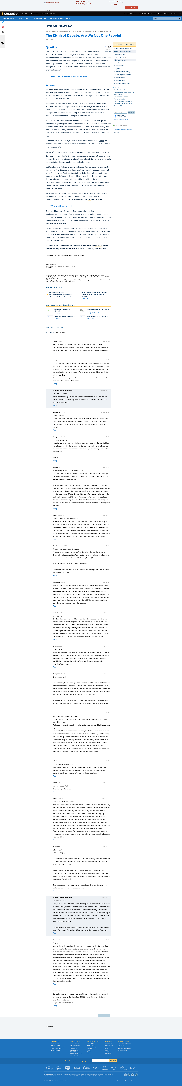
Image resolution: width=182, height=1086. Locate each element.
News (95, 1067)
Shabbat (107, 1047)
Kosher (106, 1048)
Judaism (95, 1075)
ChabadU (77, 1067)
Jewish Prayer (108, 1052)
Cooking (104, 1067)
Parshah (107, 1050)
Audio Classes (86, 1067)
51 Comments (58, 313)
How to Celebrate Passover (85, 32)
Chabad (73, 1074)
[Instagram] (136, 1074)
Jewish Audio (108, 1053)
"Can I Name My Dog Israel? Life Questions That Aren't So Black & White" (86, 277)
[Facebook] (125, 1074)
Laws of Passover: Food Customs (98, 309)
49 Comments (90, 318)
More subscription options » (122, 119)
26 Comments (58, 318)
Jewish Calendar (91, 1045)
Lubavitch (77, 1074)
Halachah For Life (121, 116)
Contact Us (134, 1081)
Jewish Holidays (51, 32)
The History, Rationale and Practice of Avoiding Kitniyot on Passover (77, 248)
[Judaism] (10, 13)
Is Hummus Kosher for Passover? (60, 297)
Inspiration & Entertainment (60, 19)
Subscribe (89, 1048)
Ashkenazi (81, 89)
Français (116, 132)
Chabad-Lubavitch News (124, 1048)
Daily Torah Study (91, 1047)
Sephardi (93, 89)
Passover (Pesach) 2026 (60, 26)
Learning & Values (23, 19)
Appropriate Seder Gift (56, 292)
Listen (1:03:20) (91, 313)
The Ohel (120, 1047)
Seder (101, 141)
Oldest (63, 332)
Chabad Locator (122, 1050)
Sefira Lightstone (108, 52)
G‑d (97, 231)
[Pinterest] (132, 1074)
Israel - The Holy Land (75, 1053)
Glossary (89, 1052)
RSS (88, 1053)
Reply (55, 353)
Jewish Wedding (109, 1045)
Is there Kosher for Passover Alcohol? (94, 292)
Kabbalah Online (74, 1052)
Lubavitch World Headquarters (106, 1074)
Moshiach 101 (73, 1048)
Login (127, 14)
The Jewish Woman (75, 1045)
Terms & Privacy (124, 1081)
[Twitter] (128, 1074)
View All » (84, 298)
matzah (104, 179)
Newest (58, 332)
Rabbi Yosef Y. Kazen (79, 1075)
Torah (68, 98)
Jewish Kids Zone (74, 1050)
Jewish (101, 1075)
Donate (167, 14)
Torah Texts (114, 1067)
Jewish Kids (132, 1067)
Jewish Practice (8, 19)
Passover (91, 57)
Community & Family (40, 19)
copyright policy (71, 281)
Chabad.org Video (75, 1043)
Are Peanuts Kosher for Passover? (60, 294)
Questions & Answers (104, 32)
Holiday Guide (120, 115)
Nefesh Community (67, 275)
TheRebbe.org (74, 1055)
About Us (115, 1081)
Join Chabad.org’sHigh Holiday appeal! (83, 2)
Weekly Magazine (55, 1050)
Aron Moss (50, 39)
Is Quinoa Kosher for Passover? (97, 316)
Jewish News (73, 1047)
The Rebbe (121, 1045)
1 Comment (100, 313)
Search (88, 1050)
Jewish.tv (67, 1067)
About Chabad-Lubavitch (124, 1043)
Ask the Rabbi (143, 14)
